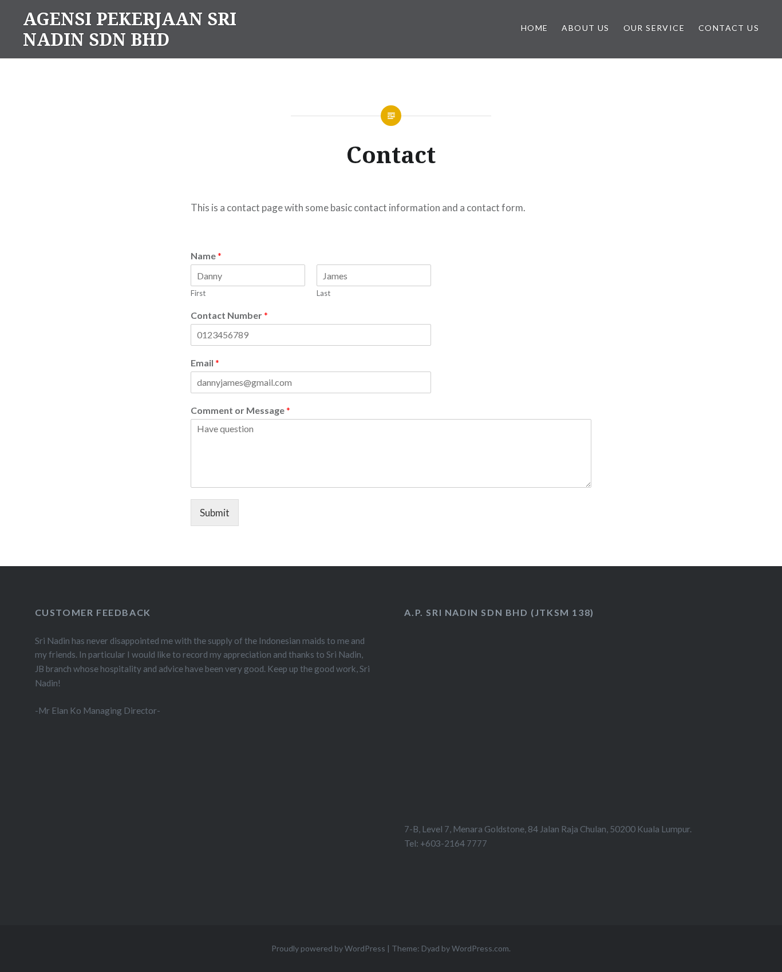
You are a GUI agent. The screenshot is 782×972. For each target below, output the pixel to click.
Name (206, 255)
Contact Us (728, 28)
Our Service (654, 28)
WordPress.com (480, 948)
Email (205, 362)
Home (534, 28)
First (198, 293)
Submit (215, 513)
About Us (585, 28)
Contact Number (229, 315)
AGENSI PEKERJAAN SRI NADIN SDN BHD (129, 29)
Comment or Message (240, 410)
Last (323, 293)
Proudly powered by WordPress (328, 948)
